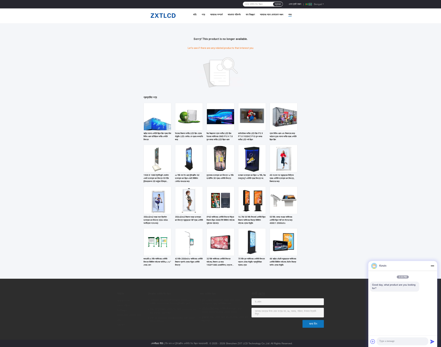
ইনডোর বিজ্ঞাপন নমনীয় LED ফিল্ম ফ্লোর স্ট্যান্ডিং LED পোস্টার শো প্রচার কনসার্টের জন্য (189, 136)
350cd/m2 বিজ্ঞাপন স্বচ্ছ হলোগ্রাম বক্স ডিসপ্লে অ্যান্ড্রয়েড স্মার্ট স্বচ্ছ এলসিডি (189, 218)
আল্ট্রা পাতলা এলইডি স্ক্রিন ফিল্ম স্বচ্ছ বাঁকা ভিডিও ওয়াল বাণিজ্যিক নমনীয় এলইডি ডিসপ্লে (157, 136)
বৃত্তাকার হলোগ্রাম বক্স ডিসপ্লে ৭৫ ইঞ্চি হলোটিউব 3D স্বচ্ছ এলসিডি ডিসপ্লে (220, 176)
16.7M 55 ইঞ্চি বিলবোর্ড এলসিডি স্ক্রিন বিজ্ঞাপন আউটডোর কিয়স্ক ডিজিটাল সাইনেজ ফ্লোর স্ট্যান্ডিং (251, 220)
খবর (290, 14)
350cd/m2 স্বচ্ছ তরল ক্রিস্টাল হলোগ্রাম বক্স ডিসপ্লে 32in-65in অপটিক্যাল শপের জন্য (155, 220)
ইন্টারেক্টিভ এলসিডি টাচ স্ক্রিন (159, 293)
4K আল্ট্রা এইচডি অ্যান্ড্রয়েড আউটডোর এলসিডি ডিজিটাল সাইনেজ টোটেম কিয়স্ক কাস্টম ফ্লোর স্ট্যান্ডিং (283, 262)
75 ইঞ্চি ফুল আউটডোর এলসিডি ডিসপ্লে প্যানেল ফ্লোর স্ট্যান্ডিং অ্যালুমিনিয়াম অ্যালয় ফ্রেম (251, 262)
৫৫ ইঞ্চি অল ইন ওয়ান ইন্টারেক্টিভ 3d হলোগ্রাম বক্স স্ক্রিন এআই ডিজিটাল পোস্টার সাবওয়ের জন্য (187, 178)
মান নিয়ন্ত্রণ (250, 14)
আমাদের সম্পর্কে (216, 14)
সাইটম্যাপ (121, 324)
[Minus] (432, 266)
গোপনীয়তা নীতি (157, 343)
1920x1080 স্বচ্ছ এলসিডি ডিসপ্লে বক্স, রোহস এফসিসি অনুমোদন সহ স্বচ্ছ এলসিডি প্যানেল (222, 310)
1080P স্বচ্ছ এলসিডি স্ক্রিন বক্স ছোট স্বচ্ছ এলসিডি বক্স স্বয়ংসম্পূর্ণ (225, 319)
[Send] (432, 341)
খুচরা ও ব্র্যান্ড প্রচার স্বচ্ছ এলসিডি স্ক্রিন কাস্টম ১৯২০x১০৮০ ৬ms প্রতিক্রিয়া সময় (221, 302)
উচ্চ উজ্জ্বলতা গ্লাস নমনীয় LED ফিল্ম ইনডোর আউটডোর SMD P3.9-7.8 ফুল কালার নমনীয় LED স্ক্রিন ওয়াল (220, 136)
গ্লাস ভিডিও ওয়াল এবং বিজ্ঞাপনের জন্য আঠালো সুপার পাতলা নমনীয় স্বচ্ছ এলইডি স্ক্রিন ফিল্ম (283, 136)
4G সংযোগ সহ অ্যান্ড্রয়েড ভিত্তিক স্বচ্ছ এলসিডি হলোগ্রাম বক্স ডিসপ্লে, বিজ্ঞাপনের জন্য (282, 178)
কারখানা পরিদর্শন (234, 14)
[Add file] (372, 341)
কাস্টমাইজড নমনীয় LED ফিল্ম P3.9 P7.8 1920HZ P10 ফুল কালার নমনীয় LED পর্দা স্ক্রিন (250, 136)
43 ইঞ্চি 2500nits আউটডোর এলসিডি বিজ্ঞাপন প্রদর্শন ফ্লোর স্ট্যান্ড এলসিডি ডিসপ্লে (189, 262)
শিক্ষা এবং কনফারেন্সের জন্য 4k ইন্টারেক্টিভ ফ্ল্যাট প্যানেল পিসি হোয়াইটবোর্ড (172, 320)
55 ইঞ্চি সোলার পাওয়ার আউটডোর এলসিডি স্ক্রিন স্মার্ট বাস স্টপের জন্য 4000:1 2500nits (281, 220)
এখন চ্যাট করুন (295, 4)
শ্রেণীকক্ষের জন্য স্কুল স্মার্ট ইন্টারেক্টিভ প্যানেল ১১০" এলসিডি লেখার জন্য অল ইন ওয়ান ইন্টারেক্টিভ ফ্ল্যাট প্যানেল (170, 302)
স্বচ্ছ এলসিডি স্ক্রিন (208, 293)
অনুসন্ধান (278, 4)
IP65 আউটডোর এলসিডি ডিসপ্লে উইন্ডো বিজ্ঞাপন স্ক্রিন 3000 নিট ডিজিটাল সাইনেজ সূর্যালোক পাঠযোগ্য (220, 220)
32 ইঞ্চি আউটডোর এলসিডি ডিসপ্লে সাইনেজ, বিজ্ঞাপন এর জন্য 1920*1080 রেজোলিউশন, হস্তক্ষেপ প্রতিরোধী (220, 262)
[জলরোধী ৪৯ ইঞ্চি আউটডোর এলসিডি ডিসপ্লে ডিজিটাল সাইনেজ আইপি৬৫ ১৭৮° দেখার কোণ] (157, 242)
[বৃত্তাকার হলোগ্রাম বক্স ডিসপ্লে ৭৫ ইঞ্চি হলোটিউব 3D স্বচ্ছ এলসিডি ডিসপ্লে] (220, 158)
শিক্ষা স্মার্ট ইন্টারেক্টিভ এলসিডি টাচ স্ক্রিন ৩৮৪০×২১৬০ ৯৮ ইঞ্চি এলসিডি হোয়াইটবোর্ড (173, 311)
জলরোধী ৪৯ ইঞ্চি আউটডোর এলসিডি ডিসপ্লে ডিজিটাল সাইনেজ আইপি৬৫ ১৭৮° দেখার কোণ (157, 262)
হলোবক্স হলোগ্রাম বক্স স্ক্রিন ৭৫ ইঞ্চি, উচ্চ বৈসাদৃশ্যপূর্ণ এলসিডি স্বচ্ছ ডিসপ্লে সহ (252, 176)
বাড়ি (195, 14)
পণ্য (203, 14)
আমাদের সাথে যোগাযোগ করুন (271, 14)
